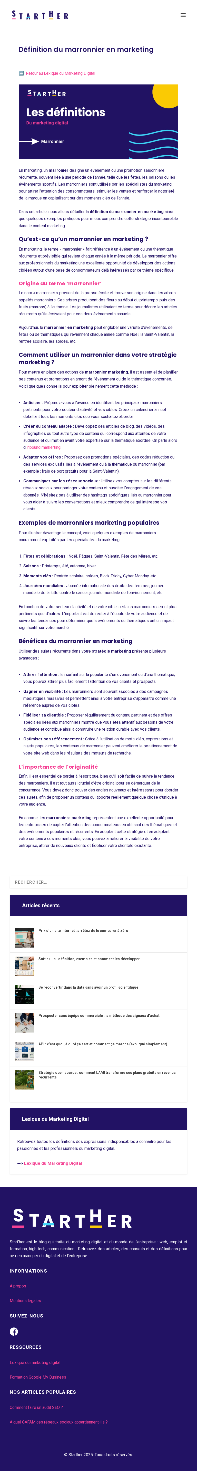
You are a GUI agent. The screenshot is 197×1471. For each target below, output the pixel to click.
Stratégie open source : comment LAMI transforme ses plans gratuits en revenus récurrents (107, 1075)
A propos (18, 1286)
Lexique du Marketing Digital (53, 1163)
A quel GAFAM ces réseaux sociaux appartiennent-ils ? (59, 1422)
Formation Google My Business (38, 1377)
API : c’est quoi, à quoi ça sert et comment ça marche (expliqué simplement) (102, 1044)
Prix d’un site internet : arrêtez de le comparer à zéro (83, 931)
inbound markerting (43, 447)
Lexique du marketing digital (35, 1362)
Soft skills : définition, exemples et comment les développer (89, 959)
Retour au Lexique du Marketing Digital (60, 73)
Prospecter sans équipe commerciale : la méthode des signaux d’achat (99, 1016)
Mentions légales (25, 1300)
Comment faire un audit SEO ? (36, 1407)
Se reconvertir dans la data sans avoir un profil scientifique (88, 987)
